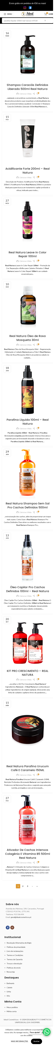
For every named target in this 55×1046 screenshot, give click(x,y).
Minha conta (11, 1011)
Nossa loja (11, 972)
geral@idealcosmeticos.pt (21, 917)
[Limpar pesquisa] (46, 20)
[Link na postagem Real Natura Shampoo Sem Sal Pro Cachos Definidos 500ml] (27, 472)
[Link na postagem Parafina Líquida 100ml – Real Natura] (27, 389)
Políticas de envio (14, 968)
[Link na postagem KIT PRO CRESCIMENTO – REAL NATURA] (27, 640)
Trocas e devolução (14, 963)
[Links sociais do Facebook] (8, 927)
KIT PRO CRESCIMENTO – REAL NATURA (27, 673)
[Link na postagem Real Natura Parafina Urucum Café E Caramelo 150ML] (27, 729)
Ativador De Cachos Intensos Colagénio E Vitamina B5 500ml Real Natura (27, 854)
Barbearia (10, 983)
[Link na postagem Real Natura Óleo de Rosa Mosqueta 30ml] (27, 305)
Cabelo (9, 987)
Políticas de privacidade (16, 947)
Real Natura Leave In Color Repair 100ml (27, 254)
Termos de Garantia (15, 959)
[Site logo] (27, 14)
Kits (8, 996)
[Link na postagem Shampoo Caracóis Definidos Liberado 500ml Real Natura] (27, 54)
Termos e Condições (15, 955)
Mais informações (19, 1041)
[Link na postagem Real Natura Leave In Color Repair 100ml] (27, 221)
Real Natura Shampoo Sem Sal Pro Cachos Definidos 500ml (28, 505)
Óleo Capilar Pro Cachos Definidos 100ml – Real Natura (27, 589)
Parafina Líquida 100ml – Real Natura (28, 422)
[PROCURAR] (50, 20)
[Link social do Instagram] (12, 927)
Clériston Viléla (25, 94)
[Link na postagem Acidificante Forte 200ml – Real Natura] (27, 138)
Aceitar (37, 1041)
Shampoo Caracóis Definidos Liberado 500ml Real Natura (27, 87)
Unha (9, 991)
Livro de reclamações (15, 951)
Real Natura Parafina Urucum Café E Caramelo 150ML (27, 768)
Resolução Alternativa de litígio (19, 943)
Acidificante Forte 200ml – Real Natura (27, 171)
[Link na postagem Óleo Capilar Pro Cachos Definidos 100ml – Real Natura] (27, 556)
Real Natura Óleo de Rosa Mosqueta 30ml (27, 338)
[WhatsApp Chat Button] (47, 1032)
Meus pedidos (12, 1007)
